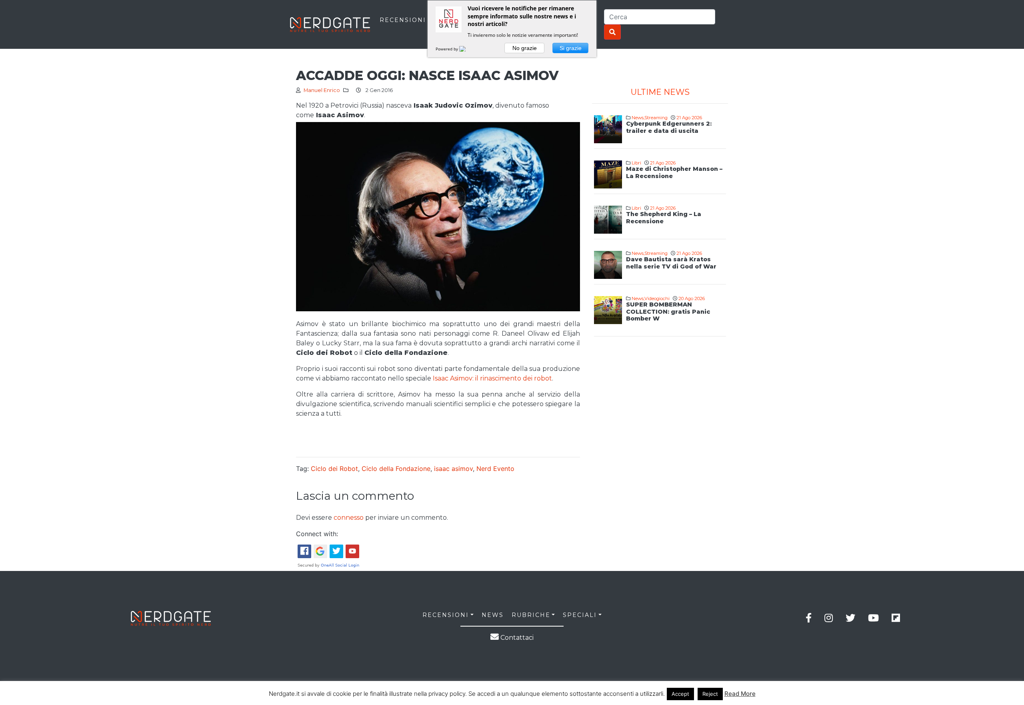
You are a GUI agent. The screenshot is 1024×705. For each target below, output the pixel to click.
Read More (740, 693)
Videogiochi (657, 298)
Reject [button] (710, 694)
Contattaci (516, 637)
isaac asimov (453, 469)
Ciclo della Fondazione (396, 469)
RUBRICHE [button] (531, 615)
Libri (636, 163)
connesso (349, 517)
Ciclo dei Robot (334, 469)
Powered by (447, 49)
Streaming (656, 117)
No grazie (524, 48)
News (638, 117)
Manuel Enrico (322, 90)
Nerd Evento (495, 469)
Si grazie (571, 48)
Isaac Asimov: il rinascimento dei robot (492, 378)
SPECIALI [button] (580, 615)
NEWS (493, 615)
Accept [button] (680, 694)
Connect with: (317, 534)
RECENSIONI (403, 20)
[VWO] (467, 49)
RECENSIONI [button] (445, 615)
